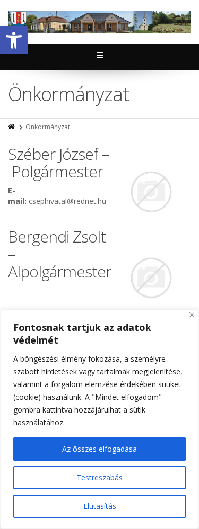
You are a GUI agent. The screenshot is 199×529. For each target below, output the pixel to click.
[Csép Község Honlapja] (99, 22)
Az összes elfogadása (99, 449)
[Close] (191, 314)
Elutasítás (99, 506)
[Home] (12, 126)
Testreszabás (99, 477)
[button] (14, 40)
